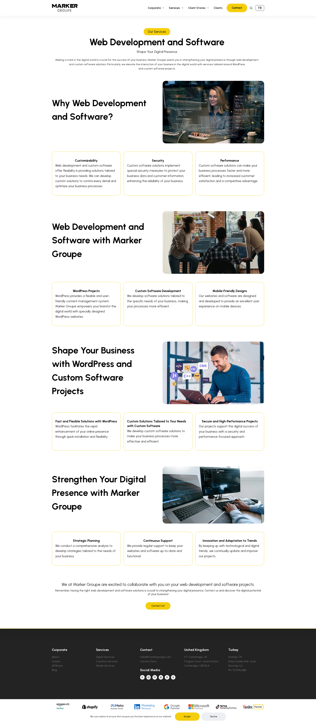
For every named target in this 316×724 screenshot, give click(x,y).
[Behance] (173, 677)
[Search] (251, 8)
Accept (187, 716)
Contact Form (148, 661)
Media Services (105, 665)
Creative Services (107, 661)
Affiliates (57, 665)
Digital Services (105, 656)
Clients (218, 8)
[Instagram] (161, 677)
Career (56, 661)
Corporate (154, 8)
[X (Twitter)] (148, 677)
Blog (54, 669)
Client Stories (197, 8)
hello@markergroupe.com (155, 656)
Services (174, 8)
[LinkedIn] (154, 677)
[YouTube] (167, 677)
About (55, 656)
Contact (237, 7)
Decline (213, 716)
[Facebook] (142, 677)
